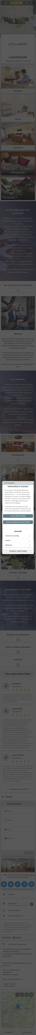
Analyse (7, 540)
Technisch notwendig (12, 536)
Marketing (8, 545)
